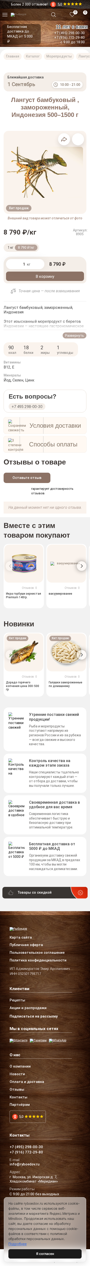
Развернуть (74, 335)
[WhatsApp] (57, 1041)
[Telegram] (38, 1041)
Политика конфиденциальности (38, 960)
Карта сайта (21, 938)
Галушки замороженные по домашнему (65, 684)
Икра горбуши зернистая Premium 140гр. (23, 595)
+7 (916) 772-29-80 (69, 37)
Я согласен (45, 1254)
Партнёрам (20, 1105)
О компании (20, 1067)
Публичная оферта (26, 945)
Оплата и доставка (27, 1082)
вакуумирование (60, 593)
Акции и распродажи (28, 1008)
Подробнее (17, 1244)
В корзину (45, 276)
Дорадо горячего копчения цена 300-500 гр (22, 686)
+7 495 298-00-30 (27, 406)
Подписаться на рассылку (34, 1016)
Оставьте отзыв (27, 478)
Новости (17, 1074)
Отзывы (17, 1090)
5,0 (21, 1116)
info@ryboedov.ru (25, 1164)
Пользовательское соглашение (37, 953)
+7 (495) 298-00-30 (69, 33)
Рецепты (17, 1000)
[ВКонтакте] (18, 1041)
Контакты (18, 1097)
